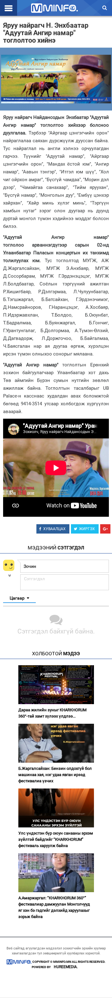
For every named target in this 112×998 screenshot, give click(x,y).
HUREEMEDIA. (66, 967)
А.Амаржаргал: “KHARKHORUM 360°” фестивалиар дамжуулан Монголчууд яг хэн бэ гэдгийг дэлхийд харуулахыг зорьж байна (54, 907)
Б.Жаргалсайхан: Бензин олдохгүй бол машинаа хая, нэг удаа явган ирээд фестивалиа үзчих (55, 774)
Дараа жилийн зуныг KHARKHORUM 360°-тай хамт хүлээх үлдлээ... (52, 713)
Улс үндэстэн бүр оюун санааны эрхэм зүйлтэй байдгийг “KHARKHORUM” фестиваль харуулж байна (55, 839)
